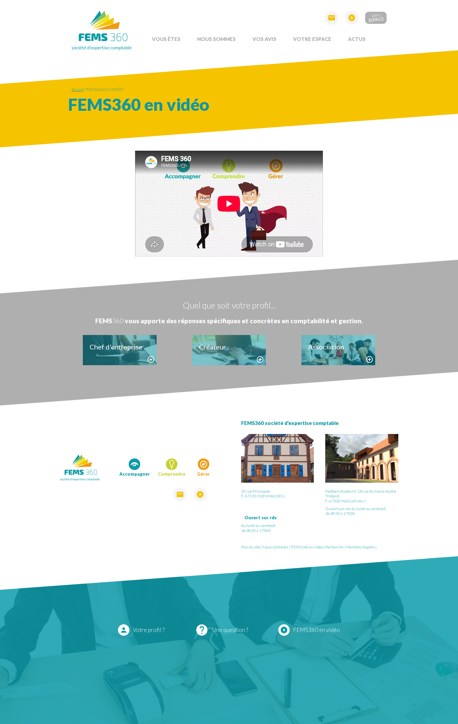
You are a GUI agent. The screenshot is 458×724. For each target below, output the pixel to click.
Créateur (212, 346)
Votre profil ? (142, 630)
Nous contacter (276, 546)
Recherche (335, 546)
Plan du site (251, 546)
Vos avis (264, 39)
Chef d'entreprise (116, 346)
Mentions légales (360, 546)
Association (326, 346)
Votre (376, 17)
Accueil (77, 89)
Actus (356, 39)
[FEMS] (101, 29)
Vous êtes (166, 39)
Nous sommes (216, 39)
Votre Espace (312, 39)
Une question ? (221, 630)
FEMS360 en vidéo (105, 89)
